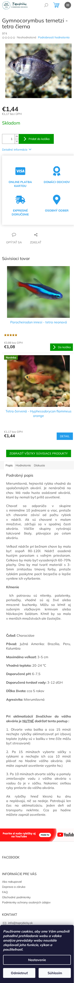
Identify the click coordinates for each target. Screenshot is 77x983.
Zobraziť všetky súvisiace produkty (38, 453)
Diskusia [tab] (39, 465)
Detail (65, 436)
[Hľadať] (46, 5)
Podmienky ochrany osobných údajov (26, 902)
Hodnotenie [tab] (23, 465)
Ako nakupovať (12, 881)
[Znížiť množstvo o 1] (17, 141)
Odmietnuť (19, 973)
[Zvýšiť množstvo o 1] (17, 136)
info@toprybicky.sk (20, 923)
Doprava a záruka (13, 887)
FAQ (5, 892)
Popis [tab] (9, 465)
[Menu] (68, 5)
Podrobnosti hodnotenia (53, 37)
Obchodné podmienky (16, 897)
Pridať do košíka (39, 139)
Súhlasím (55, 973)
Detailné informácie (15, 149)
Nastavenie (37, 960)
